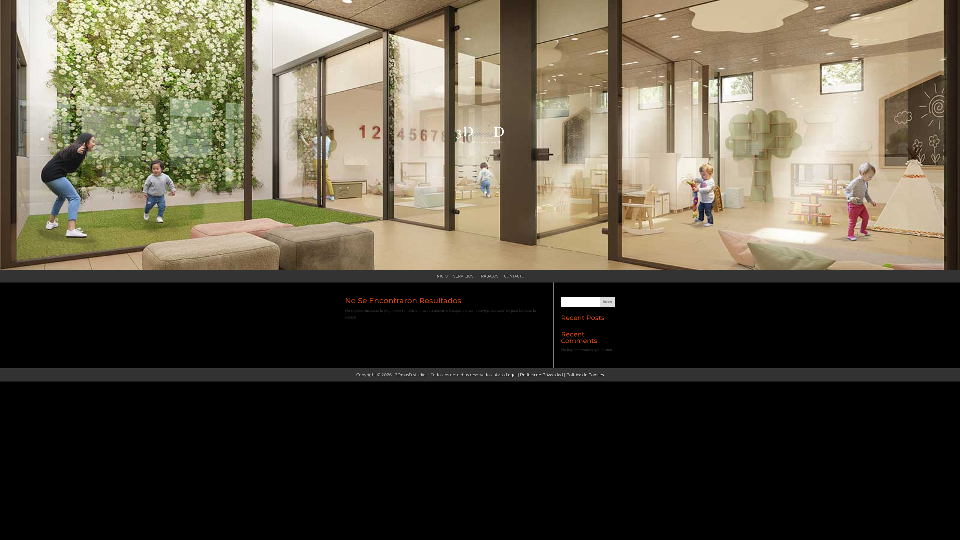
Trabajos (488, 276)
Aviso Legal (506, 374)
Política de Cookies (585, 374)
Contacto (514, 276)
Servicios (463, 276)
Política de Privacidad (541, 374)
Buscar (607, 302)
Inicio (442, 276)
